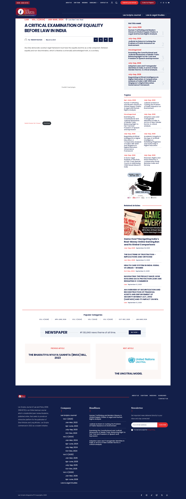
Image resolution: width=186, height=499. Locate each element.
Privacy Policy (151, 430)
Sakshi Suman (36, 40)
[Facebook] (161, 3)
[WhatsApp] (110, 40)
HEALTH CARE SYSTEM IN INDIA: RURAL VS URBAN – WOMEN (141, 266)
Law (27, 20)
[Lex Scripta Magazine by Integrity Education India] (37, 12)
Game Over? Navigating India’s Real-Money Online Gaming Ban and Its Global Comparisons (141, 241)
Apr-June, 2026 (135, 27)
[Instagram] (163, 3)
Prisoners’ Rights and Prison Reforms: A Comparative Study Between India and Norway (152, 161)
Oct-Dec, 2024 (129, 271)
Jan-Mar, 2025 (129, 260)
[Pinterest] (106, 40)
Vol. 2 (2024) (38, 20)
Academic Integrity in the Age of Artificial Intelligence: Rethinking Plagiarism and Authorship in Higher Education (152, 141)
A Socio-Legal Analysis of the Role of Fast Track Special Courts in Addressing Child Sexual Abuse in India (132, 162)
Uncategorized (134, 50)
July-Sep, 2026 (134, 38)
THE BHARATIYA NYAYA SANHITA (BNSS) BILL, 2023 (58, 356)
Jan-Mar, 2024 (56, 20)
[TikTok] (152, 495)
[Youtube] (168, 3)
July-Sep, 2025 (129, 248)
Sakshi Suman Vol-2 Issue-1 (33, 123)
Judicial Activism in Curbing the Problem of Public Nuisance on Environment (142, 43)
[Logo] (22, 396)
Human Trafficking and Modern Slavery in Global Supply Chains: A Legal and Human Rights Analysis (143, 32)
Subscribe (162, 425)
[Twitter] (166, 3)
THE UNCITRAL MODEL (128, 373)
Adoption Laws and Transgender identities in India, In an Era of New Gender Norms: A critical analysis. (143, 68)
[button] (116, 2)
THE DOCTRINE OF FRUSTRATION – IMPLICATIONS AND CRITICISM (140, 255)
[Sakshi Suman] (26, 39)
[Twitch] (157, 495)
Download (47, 123)
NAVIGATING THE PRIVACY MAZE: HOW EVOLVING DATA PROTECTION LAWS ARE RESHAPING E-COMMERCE (142, 278)
